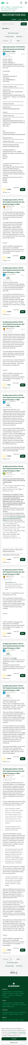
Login (20, 19)
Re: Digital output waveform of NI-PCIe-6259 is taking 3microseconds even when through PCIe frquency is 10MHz (13, 202)
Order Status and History (19, 1003)
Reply (22, 189)
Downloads (4, 1020)
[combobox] (10, 23)
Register (14, 19)
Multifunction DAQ (6, 10)
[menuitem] (21, 3)
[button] (4, 189)
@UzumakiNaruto (9, 582)
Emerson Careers (22, 1012)
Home (2, 7)
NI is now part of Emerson (7, 1012)
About (15, 1012)
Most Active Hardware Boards (9, 9)
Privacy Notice (12, 1032)
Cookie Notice (22, 1032)
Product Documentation (13, 1020)
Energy (16, 993)
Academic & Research (7, 991)
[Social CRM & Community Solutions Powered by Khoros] (13, 972)
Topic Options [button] (5, 28)
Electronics (11, 993)
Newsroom (5, 1014)
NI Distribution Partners (7, 1003)
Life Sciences (11, 995)
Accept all (14, 1038)
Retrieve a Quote (6, 1004)
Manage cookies (14, 1042)
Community (8, 7)
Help (25, 19)
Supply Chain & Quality (14, 1014)
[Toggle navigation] (7, 3)
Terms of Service (15, 1004)
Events (21, 1014)
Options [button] (22, 54)
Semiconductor (18, 995)
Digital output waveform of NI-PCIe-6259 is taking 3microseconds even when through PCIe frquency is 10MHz (14, 49)
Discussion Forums (17, 7)
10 (7, 953)
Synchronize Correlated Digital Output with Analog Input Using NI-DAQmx (14, 518)
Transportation (6, 997)
